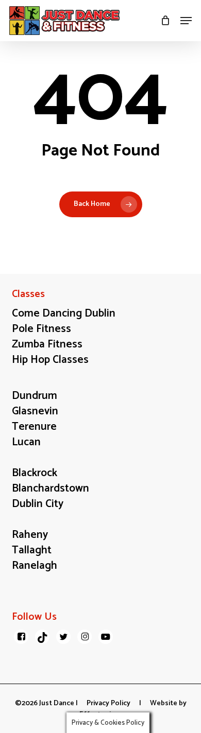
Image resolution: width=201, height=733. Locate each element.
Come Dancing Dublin (63, 313)
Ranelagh (34, 565)
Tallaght (32, 550)
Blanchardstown (50, 488)
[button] (186, 20)
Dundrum (34, 396)
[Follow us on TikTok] (42, 637)
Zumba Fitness (47, 344)
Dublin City (37, 504)
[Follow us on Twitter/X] (63, 637)
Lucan (26, 442)
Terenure (34, 426)
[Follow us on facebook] (21, 637)
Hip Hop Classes (50, 360)
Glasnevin (35, 411)
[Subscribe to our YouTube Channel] (105, 637)
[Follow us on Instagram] (84, 637)
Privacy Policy (108, 703)
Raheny (30, 535)
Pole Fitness (41, 329)
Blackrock (34, 473)
